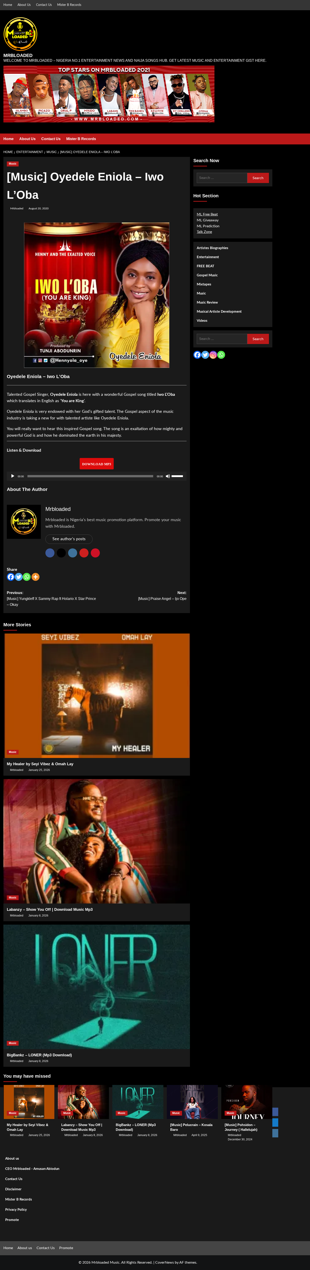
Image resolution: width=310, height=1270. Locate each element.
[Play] (12, 476)
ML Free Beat (207, 214)
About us (12, 1158)
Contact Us (44, 5)
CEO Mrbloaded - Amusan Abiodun (32, 1169)
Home (7, 5)
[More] (35, 577)
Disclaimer (13, 1189)
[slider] (178, 476)
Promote (12, 1220)
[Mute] (168, 476)
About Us (24, 5)
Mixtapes (204, 284)
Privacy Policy (16, 1209)
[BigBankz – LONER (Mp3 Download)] (96, 987)
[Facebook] (11, 577)
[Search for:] (222, 178)
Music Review (207, 302)
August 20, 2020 (39, 208)
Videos (202, 320)
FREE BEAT (205, 266)
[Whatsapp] (27, 577)
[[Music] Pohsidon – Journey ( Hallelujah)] (246, 1102)
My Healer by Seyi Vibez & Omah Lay (40, 764)
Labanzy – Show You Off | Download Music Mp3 (50, 909)
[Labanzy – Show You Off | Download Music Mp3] (96, 841)
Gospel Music (207, 275)
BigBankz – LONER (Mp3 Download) (39, 1055)
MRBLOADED (17, 55)
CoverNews (164, 1262)
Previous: (51, 598)
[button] (269, 139)
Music (13, 163)
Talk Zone (204, 232)
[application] (97, 476)
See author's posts (69, 539)
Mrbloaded (16, 208)
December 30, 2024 (240, 1139)
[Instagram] (213, 355)
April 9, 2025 (199, 1135)
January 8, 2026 (38, 915)
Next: (162, 596)
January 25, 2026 (39, 770)
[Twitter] (19, 577)
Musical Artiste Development (219, 311)
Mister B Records (69, 5)
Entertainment (208, 257)
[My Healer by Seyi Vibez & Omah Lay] (96, 696)
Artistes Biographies (212, 248)
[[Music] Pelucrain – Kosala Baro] (192, 1102)
